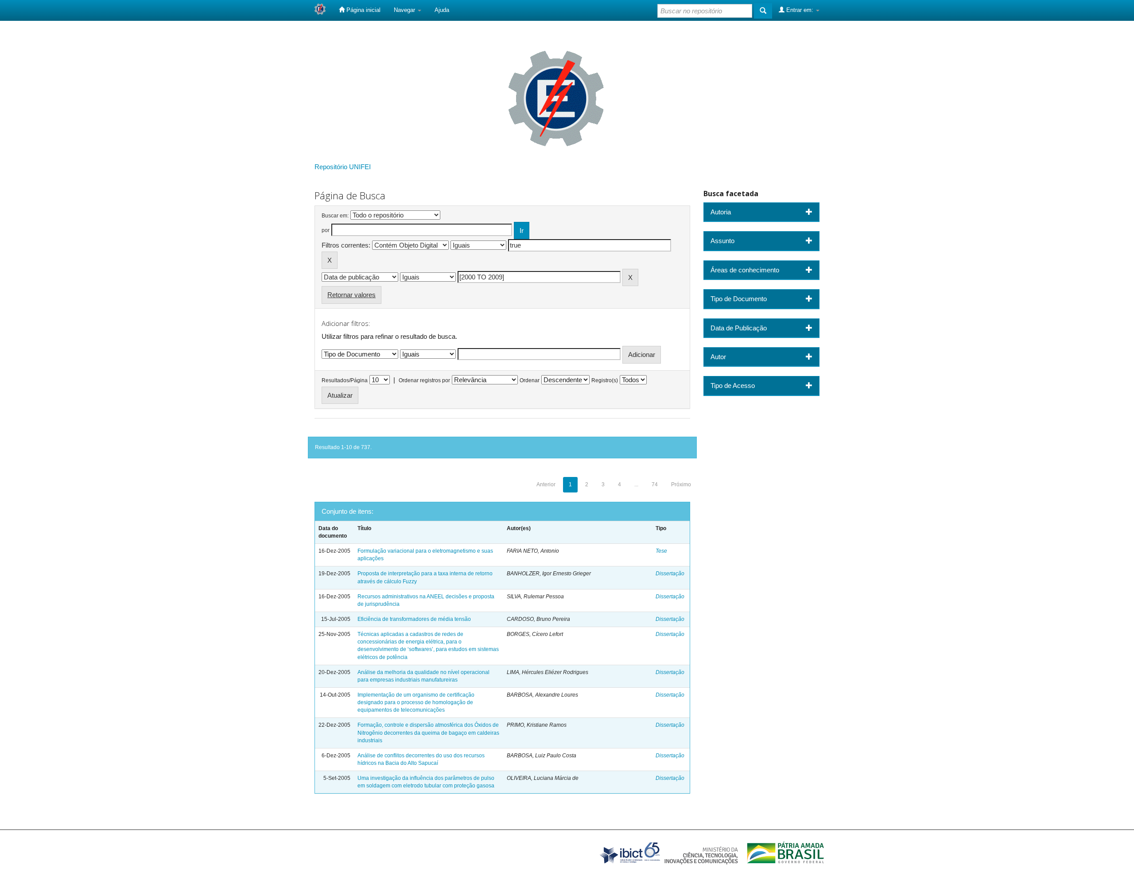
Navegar (405, 10)
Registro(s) (604, 380)
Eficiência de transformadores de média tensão (414, 619)
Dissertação (670, 573)
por (326, 230)
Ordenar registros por (424, 380)
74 (655, 484)
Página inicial (363, 10)
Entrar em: (799, 10)
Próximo (681, 484)
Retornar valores (351, 294)
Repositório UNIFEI (343, 167)
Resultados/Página (345, 380)
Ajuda (442, 10)
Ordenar (530, 380)
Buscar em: (335, 216)
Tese (661, 551)
